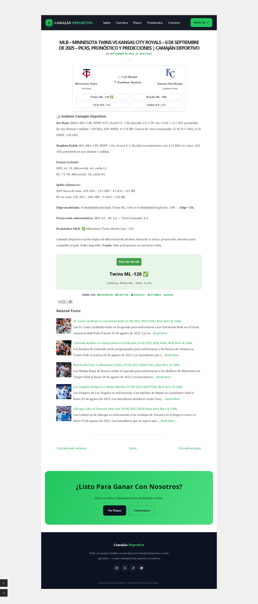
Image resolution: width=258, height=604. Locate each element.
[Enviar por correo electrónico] (60, 302)
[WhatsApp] (141, 568)
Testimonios (155, 22)
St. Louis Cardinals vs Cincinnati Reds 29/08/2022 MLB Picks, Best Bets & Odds (127, 321)
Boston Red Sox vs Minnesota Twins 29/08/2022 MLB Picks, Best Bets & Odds (126, 365)
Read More (160, 333)
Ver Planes (114, 510)
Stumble (155, 294)
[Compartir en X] (67, 302)
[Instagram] (116, 568)
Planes (137, 22)
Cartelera (122, 22)
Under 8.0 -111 (156, 105)
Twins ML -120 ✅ (101, 97)
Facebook (106, 294)
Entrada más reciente (72, 448)
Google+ (139, 294)
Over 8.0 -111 (101, 105)
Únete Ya (199, 22)
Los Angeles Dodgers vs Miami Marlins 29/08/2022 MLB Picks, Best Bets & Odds (127, 387)
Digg (170, 294)
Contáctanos (142, 510)
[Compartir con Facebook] (71, 302)
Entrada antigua (190, 448)
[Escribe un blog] (63, 302)
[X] (125, 568)
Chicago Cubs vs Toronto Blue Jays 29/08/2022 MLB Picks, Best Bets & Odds (125, 409)
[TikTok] (133, 568)
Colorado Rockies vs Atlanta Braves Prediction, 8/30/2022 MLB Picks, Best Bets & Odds (132, 343)
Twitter (122, 294)
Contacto (174, 22)
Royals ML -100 (156, 97)
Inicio (106, 22)
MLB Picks (146, 53)
